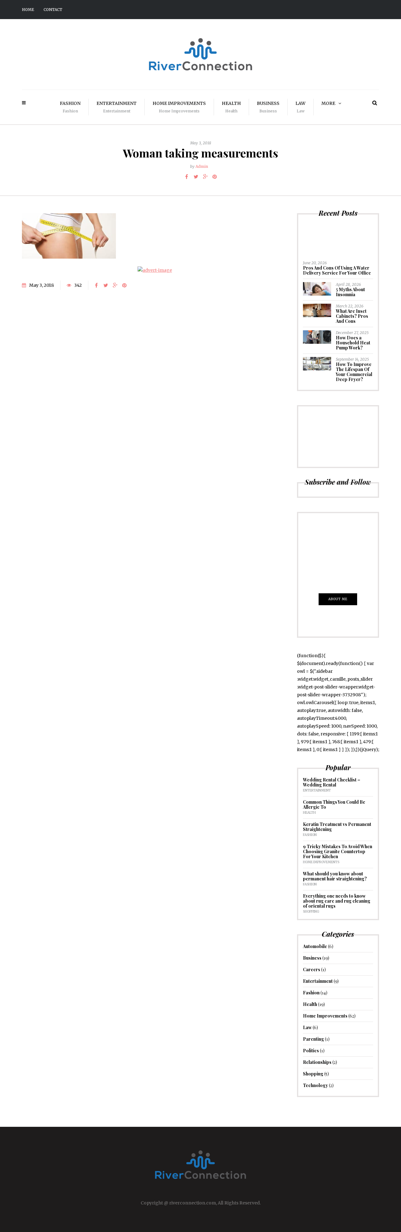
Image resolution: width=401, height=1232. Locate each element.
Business (268, 107)
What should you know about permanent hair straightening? (335, 876)
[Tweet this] (195, 176)
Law (300, 107)
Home (28, 9)
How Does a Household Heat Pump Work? (353, 343)
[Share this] (186, 176)
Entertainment (116, 107)
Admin (201, 166)
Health (231, 107)
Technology (315, 1085)
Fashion (70, 107)
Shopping (311, 912)
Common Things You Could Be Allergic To (334, 804)
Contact (53, 9)
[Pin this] (214, 176)
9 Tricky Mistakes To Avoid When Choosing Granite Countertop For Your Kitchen (337, 851)
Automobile (315, 946)
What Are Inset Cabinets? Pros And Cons (352, 316)
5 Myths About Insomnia (350, 291)
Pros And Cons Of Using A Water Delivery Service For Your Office (337, 270)
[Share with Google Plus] (205, 176)
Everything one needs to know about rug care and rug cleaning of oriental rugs (336, 901)
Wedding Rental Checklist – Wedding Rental (331, 782)
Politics (311, 1051)
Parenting (313, 1039)
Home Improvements (179, 107)
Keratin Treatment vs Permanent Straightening (337, 826)
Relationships (317, 1062)
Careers (311, 969)
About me (337, 599)
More (328, 103)
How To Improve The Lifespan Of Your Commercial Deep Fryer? (354, 371)
